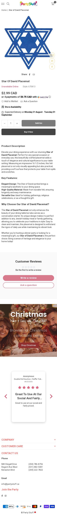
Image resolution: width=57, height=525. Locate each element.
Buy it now (28, 132)
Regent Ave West (9, 467)
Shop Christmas (28, 345)
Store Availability (13, 107)
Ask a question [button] (28, 285)
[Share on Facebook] (30, 74)
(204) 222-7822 (35, 470)
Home (4, 10)
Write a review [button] (28, 278)
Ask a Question (30, 101)
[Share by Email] (34, 74)
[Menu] (2, 3)
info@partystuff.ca (10, 484)
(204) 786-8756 (35, 464)
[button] (53, 3)
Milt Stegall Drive (9, 464)
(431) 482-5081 (35, 467)
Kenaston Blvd (8, 470)
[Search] (8, 3)
